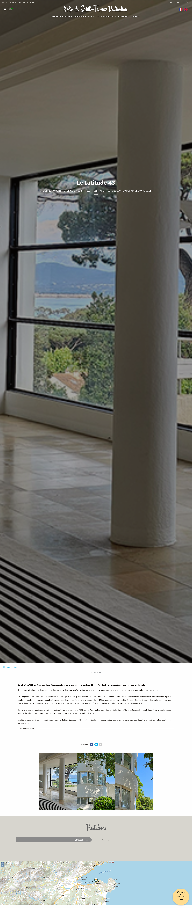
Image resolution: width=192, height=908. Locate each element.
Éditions (30, 2)
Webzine (22, 2)
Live (16, 2)
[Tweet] (96, 744)
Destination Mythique (60, 16)
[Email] (100, 744)
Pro (11, 2)
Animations (123, 16)
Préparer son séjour (83, 16)
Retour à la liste (10, 667)
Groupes (5, 2)
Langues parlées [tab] (81, 839)
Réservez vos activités (181, 894)
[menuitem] (61, 16)
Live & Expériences (105, 16)
